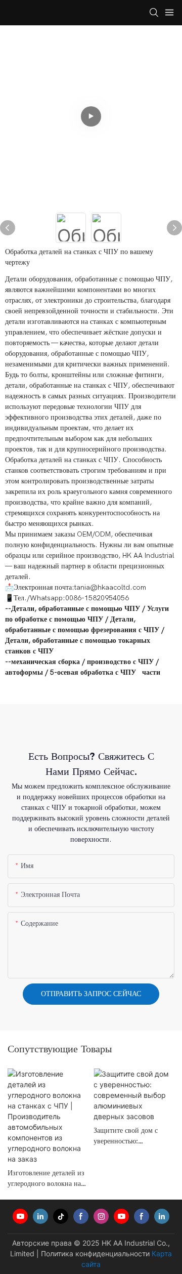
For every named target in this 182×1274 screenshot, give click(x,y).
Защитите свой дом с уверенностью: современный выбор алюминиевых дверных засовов (129, 1136)
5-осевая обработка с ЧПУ (93, 672)
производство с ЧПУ (120, 661)
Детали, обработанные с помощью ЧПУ (75, 608)
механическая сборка (45, 661)
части (151, 672)
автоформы (24, 672)
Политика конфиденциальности (95, 1253)
